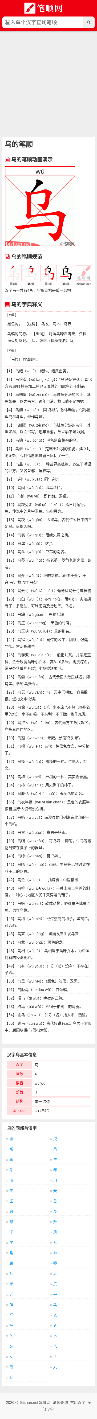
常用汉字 (77, 1403)
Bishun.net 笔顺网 (35, 1403)
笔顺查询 (60, 1403)
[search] (89, 22)
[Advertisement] (48, 81)
